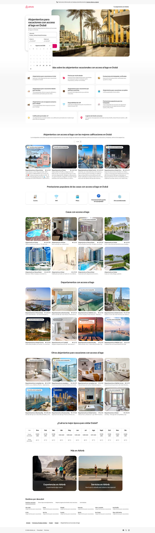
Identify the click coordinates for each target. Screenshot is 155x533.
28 (43, 65)
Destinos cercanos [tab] (30, 502)
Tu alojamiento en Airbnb (121, 7)
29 (46, 65)
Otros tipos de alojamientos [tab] (45, 502)
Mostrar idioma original (92, 2)
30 (50, 65)
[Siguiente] (80, 141)
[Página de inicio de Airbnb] (29, 6)
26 (37, 65)
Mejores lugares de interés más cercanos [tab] (66, 502)
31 (30, 69)
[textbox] (35, 41)
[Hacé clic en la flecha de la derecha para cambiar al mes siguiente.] (49, 45)
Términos (46, 530)
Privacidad (39, 530)
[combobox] (42, 35)
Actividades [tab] (83, 502)
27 (40, 65)
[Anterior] (74, 141)
